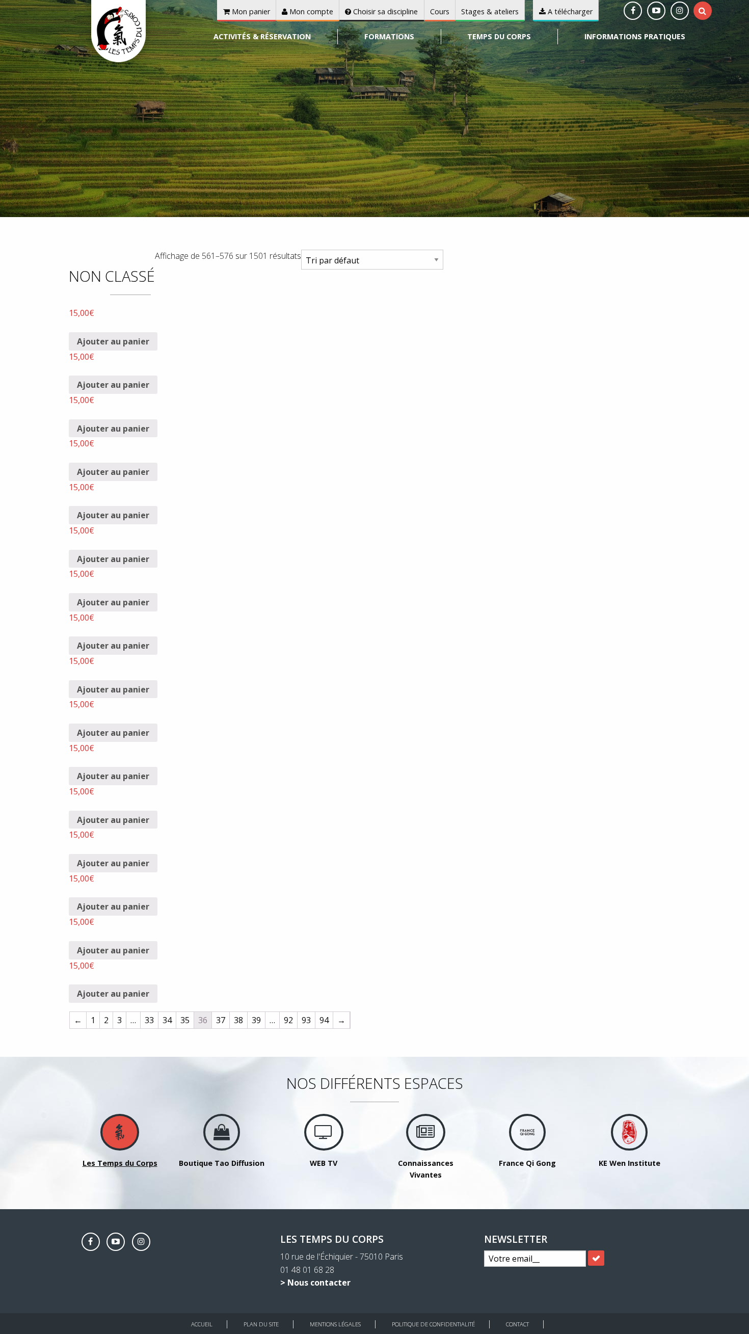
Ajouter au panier (113, 341)
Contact (517, 1324)
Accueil (201, 1324)
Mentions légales (335, 1324)
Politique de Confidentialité (433, 1324)
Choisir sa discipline (384, 11)
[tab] (702, 11)
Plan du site (261, 1324)
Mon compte (310, 11)
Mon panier (250, 11)
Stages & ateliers (490, 11)
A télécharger (569, 11)
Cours (439, 11)
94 (324, 1020)
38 (238, 1020)
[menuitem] (263, 36)
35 (185, 1020)
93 (306, 1020)
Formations (389, 36)
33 (149, 1020)
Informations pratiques (634, 36)
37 (220, 1020)
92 (288, 1020)
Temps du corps (499, 36)
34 (167, 1020)
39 (256, 1020)
